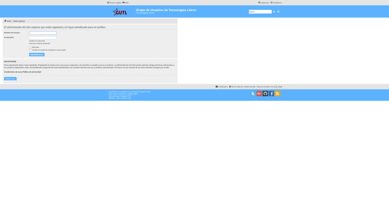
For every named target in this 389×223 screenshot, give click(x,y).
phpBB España (132, 94)
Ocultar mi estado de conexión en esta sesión (49, 50)
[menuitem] (125, 3)
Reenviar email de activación (39, 43)
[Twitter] (253, 93)
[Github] (265, 93)
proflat (114, 96)
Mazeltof (124, 96)
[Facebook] (271, 93)
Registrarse (10, 78)
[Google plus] (259, 93)
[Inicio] (121, 11)
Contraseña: (9, 37)
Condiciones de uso (12, 72)
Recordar (35, 47)
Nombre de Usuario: (12, 33)
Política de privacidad (31, 72)
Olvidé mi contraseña (37, 41)
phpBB (122, 92)
